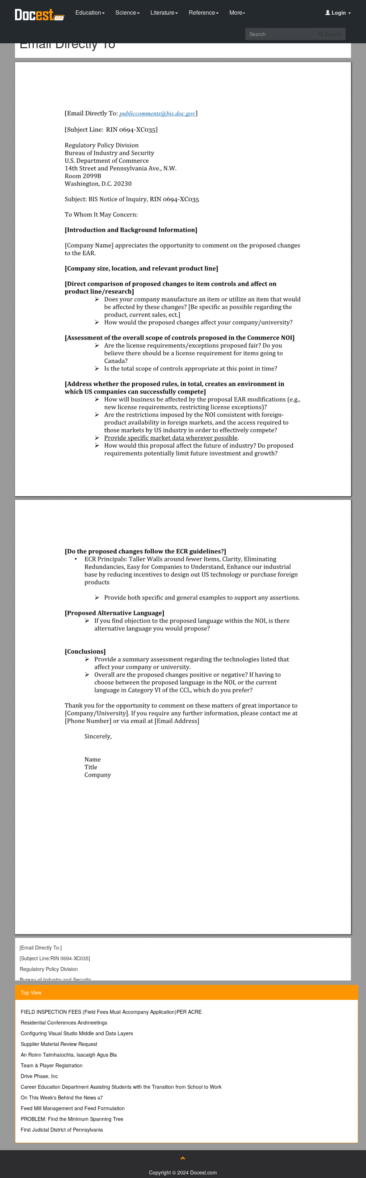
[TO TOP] (183, 1158)
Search (332, 33)
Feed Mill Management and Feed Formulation (73, 1108)
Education (88, 12)
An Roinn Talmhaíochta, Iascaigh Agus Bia (69, 1054)
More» (237, 12)
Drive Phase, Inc (39, 1075)
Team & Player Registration (52, 1065)
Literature (162, 12)
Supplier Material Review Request (59, 1043)
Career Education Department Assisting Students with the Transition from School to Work (121, 1086)
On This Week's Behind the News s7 (62, 1097)
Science (125, 12)
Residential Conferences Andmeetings (64, 1022)
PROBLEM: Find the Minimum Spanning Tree (72, 1118)
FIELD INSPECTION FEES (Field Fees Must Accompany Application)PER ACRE (111, 1011)
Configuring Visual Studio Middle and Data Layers (77, 1033)
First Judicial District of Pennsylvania (62, 1129)
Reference (202, 12)
